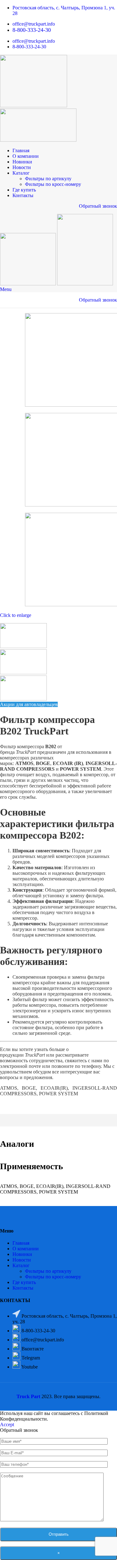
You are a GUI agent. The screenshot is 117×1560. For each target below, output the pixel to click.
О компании (25, 1248)
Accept (7, 1424)
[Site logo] (33, 105)
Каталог (21, 1265)
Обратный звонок (98, 206)
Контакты (22, 1288)
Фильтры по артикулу (48, 178)
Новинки (22, 1254)
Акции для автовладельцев (29, 704)
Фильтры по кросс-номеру (53, 184)
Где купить (24, 1282)
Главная (20, 1243)
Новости (21, 1259)
